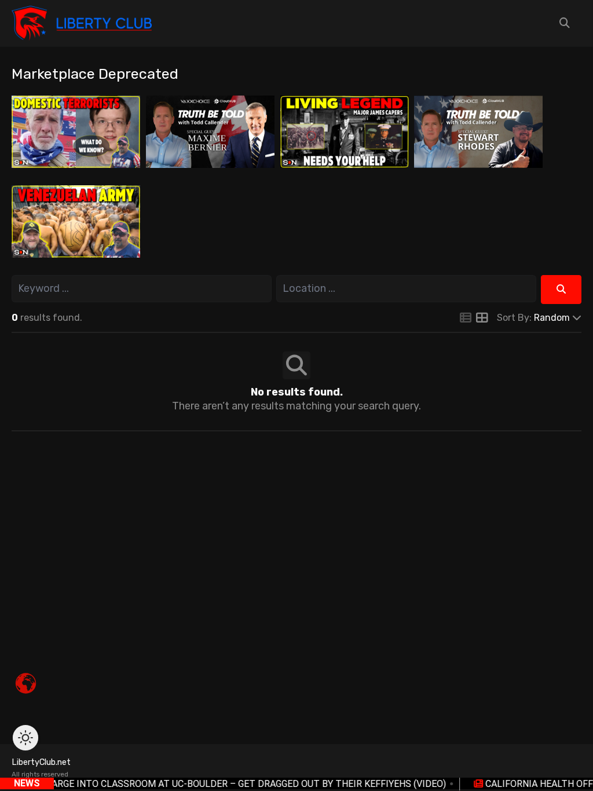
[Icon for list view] (465, 318)
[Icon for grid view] (482, 318)
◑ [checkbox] (25, 737)
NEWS (27, 783)
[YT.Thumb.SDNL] (76, 130)
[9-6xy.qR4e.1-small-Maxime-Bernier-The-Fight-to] (210, 130)
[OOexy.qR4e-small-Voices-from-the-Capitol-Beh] (478, 130)
